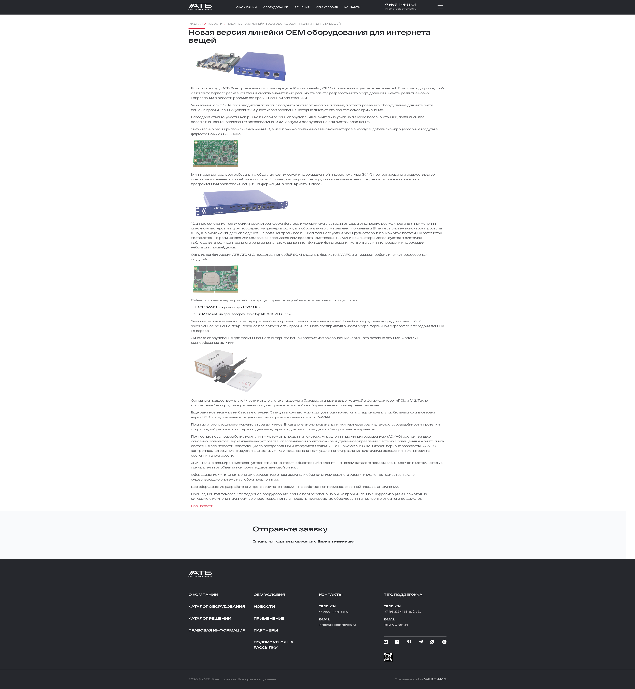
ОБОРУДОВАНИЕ (275, 7)
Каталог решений (210, 618)
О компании (203, 594)
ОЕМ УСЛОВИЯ (327, 7)
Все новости (202, 506)
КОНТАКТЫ (352, 7)
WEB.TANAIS (435, 679)
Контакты (331, 594)
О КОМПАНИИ (246, 7)
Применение (269, 618)
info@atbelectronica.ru (400, 8)
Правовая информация (217, 630)
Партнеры (266, 630)
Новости (264, 606)
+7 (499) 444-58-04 (400, 4)
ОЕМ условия (269, 594)
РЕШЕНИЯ (302, 7)
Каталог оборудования (217, 606)
